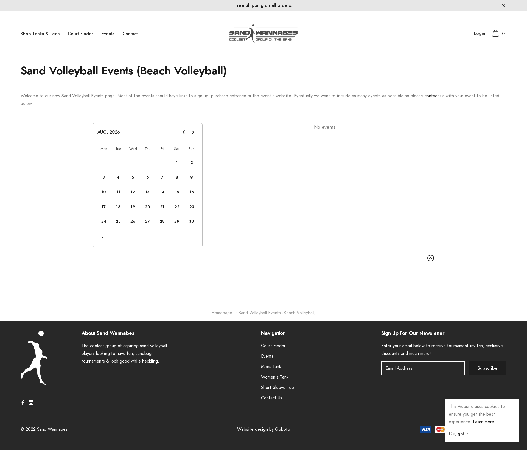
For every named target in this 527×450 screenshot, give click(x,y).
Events (108, 34)
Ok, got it (458, 434)
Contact (130, 34)
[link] (55, 358)
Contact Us (271, 398)
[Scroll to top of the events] (430, 258)
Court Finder (80, 34)
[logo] (263, 33)
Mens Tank (271, 367)
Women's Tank (274, 377)
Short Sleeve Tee (277, 387)
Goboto (282, 429)
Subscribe (488, 368)
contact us (434, 96)
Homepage (221, 313)
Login (479, 33)
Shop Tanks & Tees (40, 34)
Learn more (483, 422)
